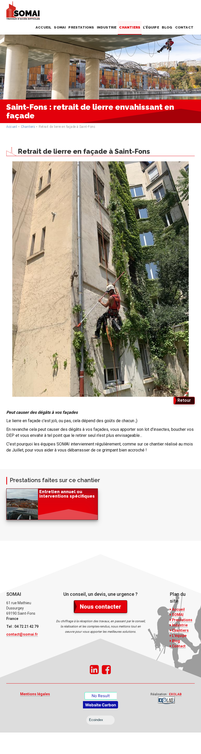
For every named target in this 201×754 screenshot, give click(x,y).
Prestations (81, 27)
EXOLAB (175, 694)
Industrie (107, 27)
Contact (184, 27)
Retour (184, 400)
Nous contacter (100, 606)
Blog (167, 27)
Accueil (43, 27)
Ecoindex (96, 720)
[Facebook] (106, 669)
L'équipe (151, 27)
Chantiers (129, 27)
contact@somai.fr (22, 634)
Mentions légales (35, 694)
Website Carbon (100, 704)
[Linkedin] (94, 669)
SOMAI (60, 27)
